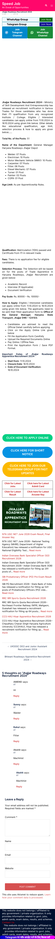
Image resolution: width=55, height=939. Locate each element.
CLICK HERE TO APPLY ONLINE (27, 438)
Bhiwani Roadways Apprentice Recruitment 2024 (27, 658)
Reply (16, 695)
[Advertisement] (27, 69)
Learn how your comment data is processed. (26, 896)
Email (8, 854)
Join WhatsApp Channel (43, 32)
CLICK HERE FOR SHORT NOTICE (27, 452)
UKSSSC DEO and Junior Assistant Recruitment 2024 (28, 648)
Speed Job (11, 4)
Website (9, 868)
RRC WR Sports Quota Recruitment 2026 (24, 598)
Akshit (19, 772)
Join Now (46, 19)
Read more (35, 550)
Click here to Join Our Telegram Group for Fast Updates (27, 469)
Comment (11, 817)
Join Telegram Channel (17, 32)
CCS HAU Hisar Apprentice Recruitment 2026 (26, 616)
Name (8, 841)
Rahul (16, 727)
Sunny (16, 704)
